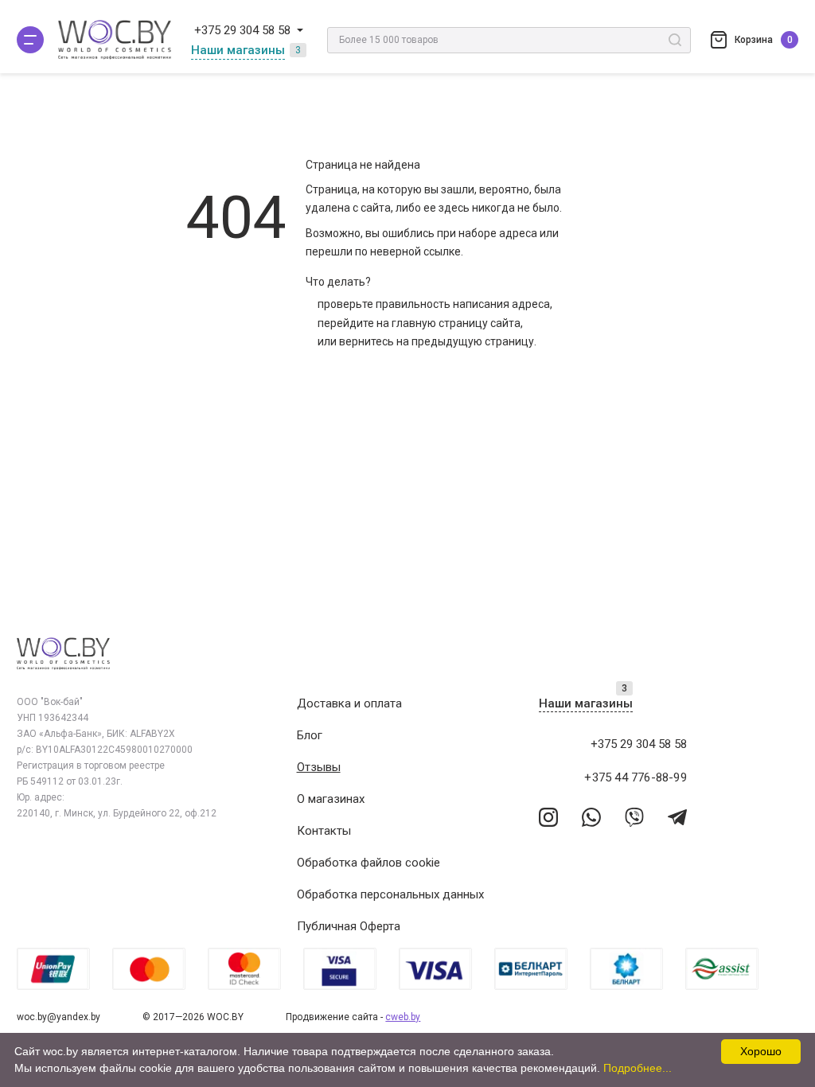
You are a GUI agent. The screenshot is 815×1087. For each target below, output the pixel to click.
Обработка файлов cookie (368, 862)
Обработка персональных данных (390, 894)
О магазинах (331, 799)
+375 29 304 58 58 (242, 30)
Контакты (324, 831)
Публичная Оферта (348, 926)
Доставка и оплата (349, 703)
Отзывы (319, 767)
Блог (309, 735)
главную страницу (440, 323)
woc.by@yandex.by (58, 1017)
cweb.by (402, 1017)
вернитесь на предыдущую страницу (436, 341)
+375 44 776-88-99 (635, 777)
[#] (30, 39)
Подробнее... (637, 1068)
